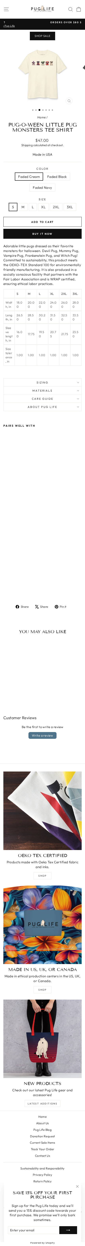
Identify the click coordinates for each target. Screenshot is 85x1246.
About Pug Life (42, 407)
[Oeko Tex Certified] (42, 811)
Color (42, 169)
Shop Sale (42, 36)
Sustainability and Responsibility (42, 1168)
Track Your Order (42, 1149)
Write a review (42, 735)
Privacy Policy (42, 1175)
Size (42, 199)
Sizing (42, 382)
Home (41, 117)
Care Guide (42, 399)
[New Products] (42, 1039)
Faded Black (57, 176)
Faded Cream (29, 176)
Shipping (27, 145)
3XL (70, 207)
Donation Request (42, 1136)
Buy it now (42, 233)
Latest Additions (42, 1103)
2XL (56, 207)
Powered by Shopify (42, 1242)
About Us (42, 1123)
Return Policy (42, 1181)
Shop (42, 875)
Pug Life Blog (42, 1130)
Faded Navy (42, 187)
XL (43, 207)
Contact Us (42, 1156)
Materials (42, 390)
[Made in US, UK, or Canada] (42, 925)
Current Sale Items (42, 1142)
